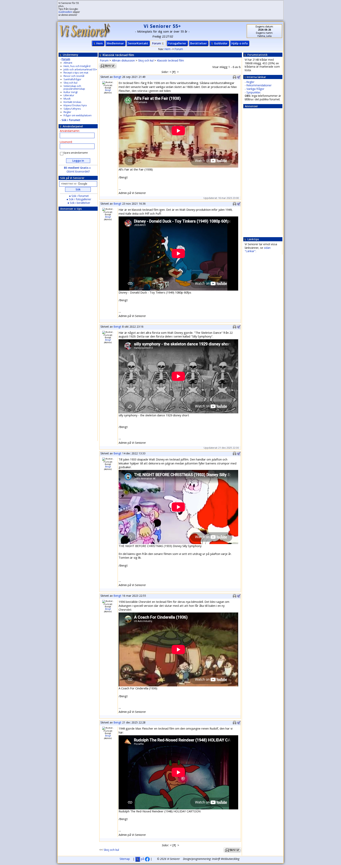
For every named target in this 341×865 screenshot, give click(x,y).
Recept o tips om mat (76, 72)
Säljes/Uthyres (72, 108)
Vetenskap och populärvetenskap (74, 87)
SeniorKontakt (138, 43)
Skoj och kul (70, 82)
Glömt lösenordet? (78, 171)
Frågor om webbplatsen (78, 115)
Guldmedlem (65, 12)
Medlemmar (115, 43)
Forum (156, 43)
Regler (67, 112)
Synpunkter (253, 92)
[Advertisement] (177, 10)
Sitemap (125, 859)
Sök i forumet (71, 120)
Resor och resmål (74, 76)
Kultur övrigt (71, 92)
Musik (67, 98)
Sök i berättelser (80, 203)
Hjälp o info (239, 43)
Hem (99, 43)
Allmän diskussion (123, 60)
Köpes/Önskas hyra (75, 105)
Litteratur (69, 95)
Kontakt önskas (72, 102)
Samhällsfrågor (72, 79)
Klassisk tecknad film (170, 60)
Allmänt (68, 62)
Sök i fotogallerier (80, 199)
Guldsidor (221, 43)
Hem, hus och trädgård (77, 66)
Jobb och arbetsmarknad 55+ (80, 69)
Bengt (117, 77)
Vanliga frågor (255, 89)
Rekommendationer (259, 85)
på (142, 859)
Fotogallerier (177, 43)
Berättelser (198, 43)
